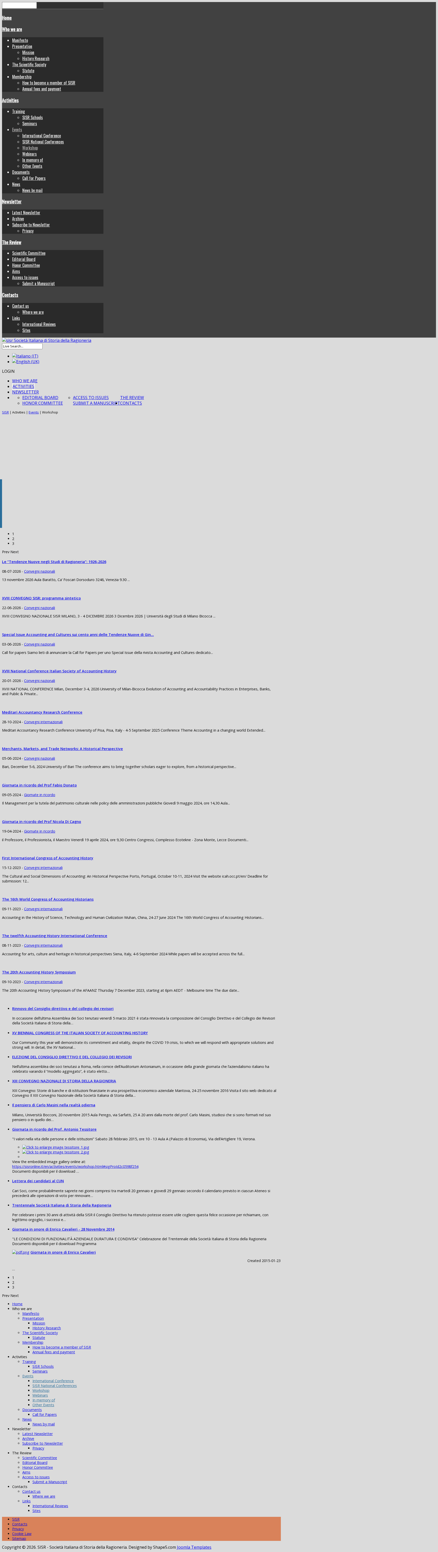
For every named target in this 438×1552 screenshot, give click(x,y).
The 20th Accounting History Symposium (39, 972)
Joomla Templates (194, 1547)
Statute (28, 71)
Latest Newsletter (26, 213)
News (16, 184)
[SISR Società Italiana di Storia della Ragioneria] (46, 340)
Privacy (27, 231)
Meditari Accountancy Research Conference (42, 712)
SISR (5, 412)
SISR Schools (32, 117)
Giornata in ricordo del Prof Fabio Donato (39, 785)
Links (16, 318)
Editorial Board (23, 259)
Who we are (12, 29)
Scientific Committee (28, 253)
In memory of (32, 160)
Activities (10, 100)
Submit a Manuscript (38, 283)
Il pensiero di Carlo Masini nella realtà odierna (53, 1105)
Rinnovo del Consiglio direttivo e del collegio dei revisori (63, 1008)
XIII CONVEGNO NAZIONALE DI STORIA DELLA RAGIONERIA (64, 1081)
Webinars (29, 154)
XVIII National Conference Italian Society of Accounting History (59, 671)
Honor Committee (26, 265)
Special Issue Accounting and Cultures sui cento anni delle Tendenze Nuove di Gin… (78, 634)
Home (7, 17)
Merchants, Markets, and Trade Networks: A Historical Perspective (62, 748)
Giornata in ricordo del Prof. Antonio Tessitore (54, 1129)
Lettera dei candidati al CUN (38, 1180)
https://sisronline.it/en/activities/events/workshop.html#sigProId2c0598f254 (75, 1166)
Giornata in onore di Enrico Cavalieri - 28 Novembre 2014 (63, 1229)
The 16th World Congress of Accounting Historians (48, 899)
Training (18, 111)
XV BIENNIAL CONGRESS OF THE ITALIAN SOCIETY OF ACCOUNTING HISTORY (80, 1032)
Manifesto (20, 40)
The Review (11, 242)
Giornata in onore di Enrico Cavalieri (63, 1252)
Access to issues (25, 277)
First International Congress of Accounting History (47, 858)
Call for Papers (34, 178)
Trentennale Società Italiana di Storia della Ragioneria (61, 1205)
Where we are (33, 312)
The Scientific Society (29, 64)
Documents (21, 172)
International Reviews (39, 324)
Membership (21, 77)
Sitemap (19, 1538)
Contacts (10, 294)
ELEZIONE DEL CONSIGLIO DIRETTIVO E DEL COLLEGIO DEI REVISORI (72, 1056)
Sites (26, 330)
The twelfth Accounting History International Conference (54, 935)
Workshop (30, 148)
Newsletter (12, 201)
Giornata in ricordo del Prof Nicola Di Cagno (41, 821)
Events (17, 130)
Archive (18, 219)
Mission (28, 52)
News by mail (32, 190)
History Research (35, 58)
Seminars (29, 123)
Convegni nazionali (39, 571)
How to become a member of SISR (48, 83)
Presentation (22, 46)
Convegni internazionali (43, 721)
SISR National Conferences (43, 142)
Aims (16, 271)
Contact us (20, 306)
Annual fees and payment (41, 89)
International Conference (41, 136)
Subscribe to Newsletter (31, 225)
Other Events (32, 166)
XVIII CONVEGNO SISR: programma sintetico (41, 598)
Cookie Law (21, 1533)
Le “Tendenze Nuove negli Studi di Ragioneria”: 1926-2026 (54, 561)
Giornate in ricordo (39, 794)
